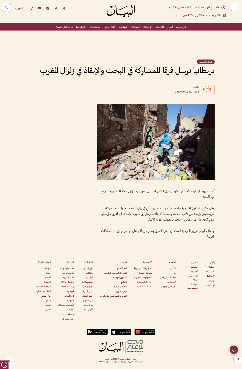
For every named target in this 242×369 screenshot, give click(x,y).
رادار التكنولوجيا (144, 281)
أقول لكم (88, 309)
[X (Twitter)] (64, 8)
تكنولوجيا (81, 27)
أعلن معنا (193, 271)
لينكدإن (211, 266)
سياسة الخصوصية (192, 286)
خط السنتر (87, 295)
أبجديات (89, 277)
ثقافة (48, 277)
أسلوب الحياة (44, 262)
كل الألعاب (69, 295)
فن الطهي (46, 295)
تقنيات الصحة (145, 272)
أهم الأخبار (122, 268)
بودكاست (95, 27)
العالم (124, 281)
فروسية (70, 291)
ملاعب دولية (68, 277)
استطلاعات (69, 314)
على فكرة (88, 291)
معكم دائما (87, 281)
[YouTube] (40, 8)
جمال (48, 272)
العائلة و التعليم (43, 291)
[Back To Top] (237, 359)
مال (174, 272)
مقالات (89, 272)
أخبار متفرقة (68, 318)
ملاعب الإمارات (67, 268)
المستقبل (171, 281)
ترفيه (48, 304)
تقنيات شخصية (144, 286)
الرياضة (123, 27)
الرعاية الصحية (43, 286)
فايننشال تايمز (64, 27)
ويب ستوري (121, 291)
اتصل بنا (194, 262)
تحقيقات (70, 309)
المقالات (135, 27)
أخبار (170, 27)
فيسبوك (210, 271)
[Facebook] (72, 8)
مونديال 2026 (67, 281)
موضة (48, 268)
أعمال (173, 268)
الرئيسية (181, 27)
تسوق (48, 309)
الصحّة (47, 281)
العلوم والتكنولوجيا (143, 268)
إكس (212, 262)
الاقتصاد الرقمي (168, 277)
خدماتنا (194, 266)
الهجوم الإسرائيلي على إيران (113, 295)
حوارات (70, 300)
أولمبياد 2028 (67, 286)
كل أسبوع (88, 300)
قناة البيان (110, 27)
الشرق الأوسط (120, 277)
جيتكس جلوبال (168, 286)
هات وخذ (88, 304)
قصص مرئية (120, 286)
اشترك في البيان (193, 278)
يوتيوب (211, 280)
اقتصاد (160, 27)
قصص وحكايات (66, 304)
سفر (48, 300)
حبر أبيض (88, 286)
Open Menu (235, 7)
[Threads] (56, 8)
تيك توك (210, 285)
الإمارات (147, 27)
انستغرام (210, 276)
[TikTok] (32, 8)
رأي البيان (88, 268)
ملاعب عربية (68, 272)
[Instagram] (48, 8)
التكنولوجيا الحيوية (143, 277)
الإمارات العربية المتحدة (115, 272)
